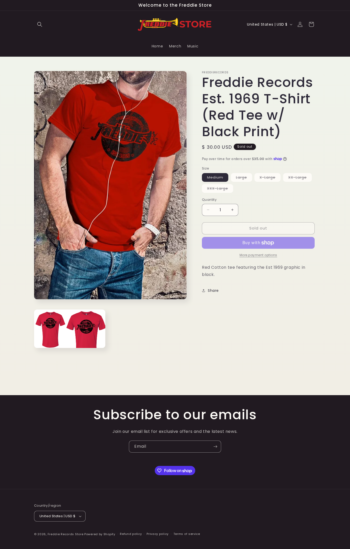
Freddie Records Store (66, 534)
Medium (217, 178)
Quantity (209, 199)
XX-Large (300, 178)
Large (244, 178)
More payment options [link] (258, 255)
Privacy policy (158, 534)
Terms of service (186, 534)
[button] (39, 24)
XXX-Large (220, 189)
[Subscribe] (215, 447)
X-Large (270, 178)
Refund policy (131, 534)
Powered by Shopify (99, 534)
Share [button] (213, 290)
